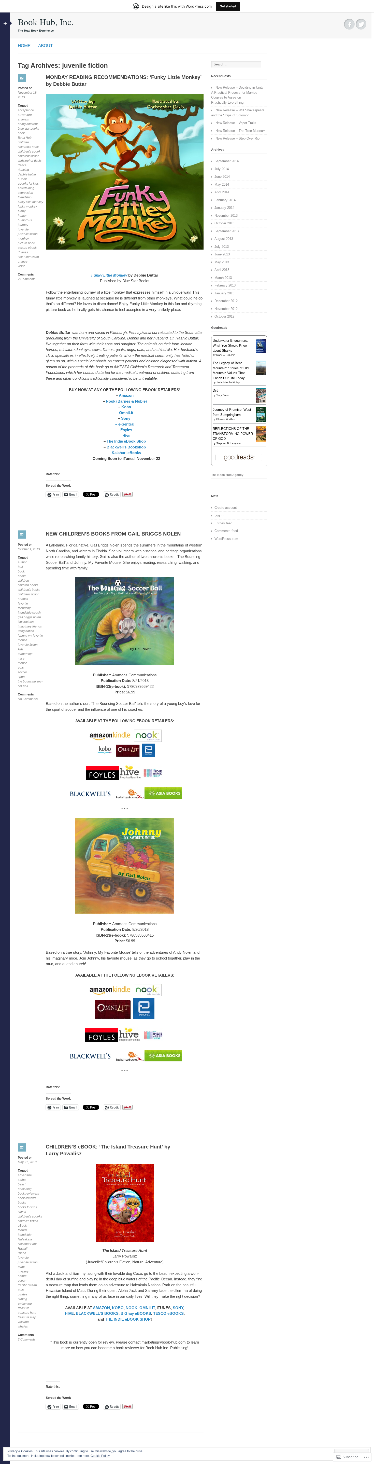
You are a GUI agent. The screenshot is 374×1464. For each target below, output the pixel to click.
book (21, 133)
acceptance (26, 110)
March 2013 (223, 278)
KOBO (118, 1308)
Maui (21, 1267)
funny (21, 211)
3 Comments (26, 1339)
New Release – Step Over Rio (237, 138)
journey (23, 225)
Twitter (361, 24)
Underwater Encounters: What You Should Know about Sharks (230, 345)
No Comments (28, 699)
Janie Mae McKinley (228, 382)
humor (22, 215)
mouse (22, 663)
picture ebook (27, 248)
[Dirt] (261, 402)
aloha (22, 1180)
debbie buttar (27, 174)
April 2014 (221, 192)
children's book (28, 147)
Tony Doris (222, 395)
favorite (23, 603)
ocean (22, 1280)
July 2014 (221, 169)
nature (22, 1276)
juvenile (23, 229)
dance (22, 165)
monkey (23, 238)
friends (22, 1230)
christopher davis (29, 160)
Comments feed (226, 531)
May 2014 (221, 184)
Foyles (125, 430)
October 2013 (224, 223)
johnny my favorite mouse (30, 638)
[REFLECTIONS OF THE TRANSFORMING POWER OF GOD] (261, 441)
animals (23, 119)
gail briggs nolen (29, 617)
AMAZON (101, 1308)
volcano (23, 1322)
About (45, 45)
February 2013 (225, 285)
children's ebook (29, 151)
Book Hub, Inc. (46, 22)
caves (22, 1212)
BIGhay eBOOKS (136, 1313)
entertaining (26, 188)
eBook (22, 179)
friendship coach (29, 612)
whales (23, 1326)
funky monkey (27, 206)
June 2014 (222, 177)
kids (20, 649)
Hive (125, 435)
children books (28, 585)
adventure (25, 115)
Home (24, 45)
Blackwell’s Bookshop (126, 447)
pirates (22, 1294)
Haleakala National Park (27, 1242)
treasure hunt (27, 1313)
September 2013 (226, 231)
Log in (218, 515)
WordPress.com (226, 539)
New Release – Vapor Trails (235, 123)
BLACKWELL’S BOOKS (97, 1313)
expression (25, 193)
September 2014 (226, 161)
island (22, 1253)
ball (20, 567)
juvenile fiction (28, 234)
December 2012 (226, 301)
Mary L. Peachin (225, 354)
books (22, 576)
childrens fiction (28, 156)
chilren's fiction (28, 1221)
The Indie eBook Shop (126, 441)
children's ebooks (30, 1216)
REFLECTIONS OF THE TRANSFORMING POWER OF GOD (233, 434)
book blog (25, 1189)
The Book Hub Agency (227, 475)
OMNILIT (147, 1308)
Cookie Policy (100, 1456)
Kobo (126, 407)
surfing (22, 1299)
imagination (26, 631)
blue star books (28, 128)
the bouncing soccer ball (30, 684)
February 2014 (225, 200)
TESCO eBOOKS (168, 1313)
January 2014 (224, 208)
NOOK (131, 1308)
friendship (25, 197)
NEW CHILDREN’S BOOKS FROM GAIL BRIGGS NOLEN (113, 534)
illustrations (26, 622)
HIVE (69, 1313)
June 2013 (222, 254)
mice (21, 658)
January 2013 (224, 293)
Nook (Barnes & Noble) (126, 401)
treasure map (27, 1317)
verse (21, 266)
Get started (228, 6)
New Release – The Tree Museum (240, 131)
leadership (25, 654)
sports (22, 677)
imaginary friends (30, 626)
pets (21, 667)
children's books (29, 590)
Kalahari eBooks (126, 452)
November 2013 (226, 215)
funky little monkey (30, 202)
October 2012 (224, 316)
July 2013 (221, 247)
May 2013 (221, 262)
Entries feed (223, 523)
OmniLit (126, 413)
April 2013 (221, 270)
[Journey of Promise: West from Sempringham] (261, 421)
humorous (25, 220)
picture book (26, 243)
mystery (23, 1271)
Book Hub (25, 138)
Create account (225, 508)
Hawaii (22, 1248)
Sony (126, 418)
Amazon (126, 395)
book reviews (27, 1198)
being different (28, 124)
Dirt (215, 390)
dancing (23, 170)
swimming (25, 1303)
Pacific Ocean (27, 1285)
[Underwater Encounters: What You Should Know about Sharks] (261, 352)
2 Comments (26, 279)
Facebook (349, 24)
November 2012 (226, 309)
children (23, 142)
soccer (22, 672)
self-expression (28, 257)
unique (22, 261)
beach (22, 1184)
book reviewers (28, 1193)
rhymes (23, 252)
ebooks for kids (28, 183)
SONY (178, 1308)
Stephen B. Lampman (229, 443)
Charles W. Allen (225, 419)
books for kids (27, 1207)
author (22, 562)
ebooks (23, 599)
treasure (23, 1308)
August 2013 (223, 239)
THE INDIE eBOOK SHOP (128, 1319)
